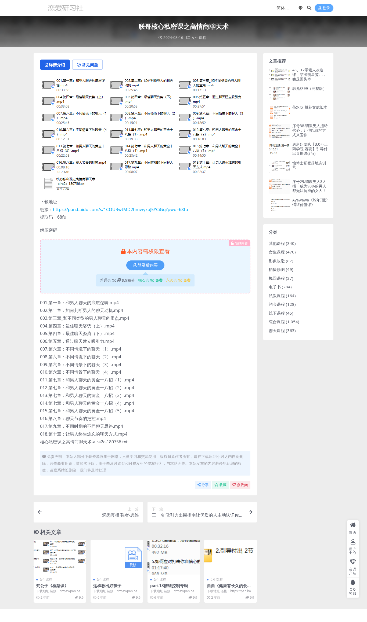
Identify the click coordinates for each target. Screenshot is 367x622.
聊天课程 (277, 330)
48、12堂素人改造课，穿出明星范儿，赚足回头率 (309, 74)
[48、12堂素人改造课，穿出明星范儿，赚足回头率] (279, 75)
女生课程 (198, 37)
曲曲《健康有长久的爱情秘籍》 (229, 588)
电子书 (275, 286)
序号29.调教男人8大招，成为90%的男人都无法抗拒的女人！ (309, 186)
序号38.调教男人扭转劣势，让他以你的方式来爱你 (310, 130)
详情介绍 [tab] (57, 64)
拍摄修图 (277, 269)
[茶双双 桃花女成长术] (279, 112)
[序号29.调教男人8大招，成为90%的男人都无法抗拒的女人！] (279, 186)
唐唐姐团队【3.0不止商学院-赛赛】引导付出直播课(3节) (310, 149)
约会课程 (277, 304)
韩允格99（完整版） (309, 88)
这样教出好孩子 (107, 585)
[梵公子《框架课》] (60, 557)
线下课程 (277, 313)
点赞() (242, 485)
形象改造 (277, 260)
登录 (326, 8)
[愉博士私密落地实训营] (279, 168)
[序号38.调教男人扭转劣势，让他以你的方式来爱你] (279, 131)
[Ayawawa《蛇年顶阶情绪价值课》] (279, 205)
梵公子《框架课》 (52, 585)
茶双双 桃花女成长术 (309, 107)
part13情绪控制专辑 (169, 585)
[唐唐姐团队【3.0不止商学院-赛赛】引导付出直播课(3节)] (279, 149)
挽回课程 (277, 278)
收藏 (223, 485)
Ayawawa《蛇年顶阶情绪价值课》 (310, 202)
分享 (205, 485)
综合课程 (277, 321)
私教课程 (277, 295)
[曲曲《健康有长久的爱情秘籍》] (230, 557)
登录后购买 (148, 265)
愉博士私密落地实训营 (309, 165)
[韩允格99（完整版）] (279, 93)
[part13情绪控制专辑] (173, 557)
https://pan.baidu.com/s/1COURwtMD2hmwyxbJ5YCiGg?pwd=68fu (120, 209)
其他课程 (277, 243)
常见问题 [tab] (90, 64)
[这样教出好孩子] (117, 557)
